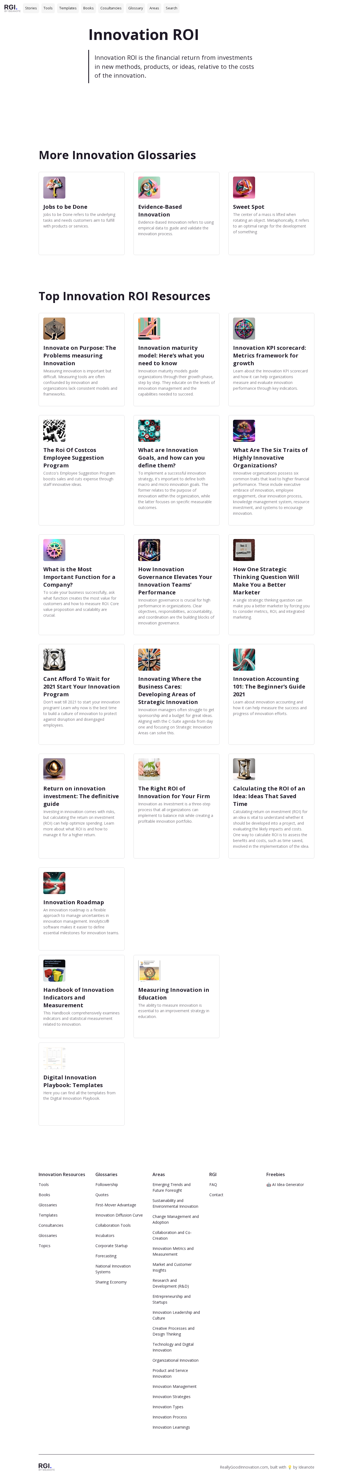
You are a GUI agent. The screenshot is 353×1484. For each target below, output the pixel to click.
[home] (12, 8)
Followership (106, 1184)
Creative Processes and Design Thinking (173, 1331)
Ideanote (306, 1467)
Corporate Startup (111, 1245)
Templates (68, 8)
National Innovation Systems (113, 1268)
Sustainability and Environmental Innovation (175, 1203)
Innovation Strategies (172, 1396)
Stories (31, 8)
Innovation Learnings (171, 1427)
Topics (44, 1245)
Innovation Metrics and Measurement (173, 1251)
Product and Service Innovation (170, 1373)
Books (88, 8)
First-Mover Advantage (115, 1204)
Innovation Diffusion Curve (119, 1215)
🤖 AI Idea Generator (285, 1184)
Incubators (104, 1235)
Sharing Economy (111, 1282)
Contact (216, 1194)
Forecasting (105, 1255)
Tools (48, 8)
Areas (154, 8)
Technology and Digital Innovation (173, 1347)
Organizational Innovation (176, 1360)
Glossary (135, 8)
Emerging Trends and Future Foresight (172, 1187)
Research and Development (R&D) (171, 1283)
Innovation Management (175, 1386)
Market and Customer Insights (172, 1267)
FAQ (213, 1184)
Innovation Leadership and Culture (176, 1315)
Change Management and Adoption (176, 1219)
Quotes (102, 1194)
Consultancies (51, 1225)
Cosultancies (111, 8)
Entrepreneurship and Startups (172, 1299)
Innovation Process (170, 1417)
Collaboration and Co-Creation (172, 1235)
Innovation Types (168, 1406)
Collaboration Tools (113, 1225)
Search (171, 8)
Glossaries (48, 1204)
